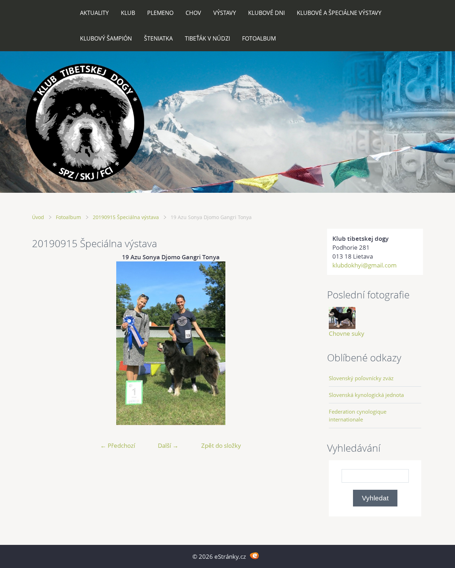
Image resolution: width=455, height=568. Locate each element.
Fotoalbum (259, 38)
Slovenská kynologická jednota (366, 394)
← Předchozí (117, 445)
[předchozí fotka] (44, 343)
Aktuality (94, 13)
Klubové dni (266, 13)
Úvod (38, 217)
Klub (128, 13)
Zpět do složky (221, 445)
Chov (193, 13)
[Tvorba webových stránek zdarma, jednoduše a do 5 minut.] (254, 555)
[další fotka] (298, 343)
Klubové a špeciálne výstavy (339, 13)
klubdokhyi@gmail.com (364, 265)
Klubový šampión (106, 38)
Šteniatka (158, 38)
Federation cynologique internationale (357, 415)
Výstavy (224, 13)
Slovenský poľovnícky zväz (361, 378)
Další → (168, 445)
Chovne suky (346, 333)
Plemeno (160, 13)
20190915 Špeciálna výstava (126, 217)
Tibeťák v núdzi (207, 38)
